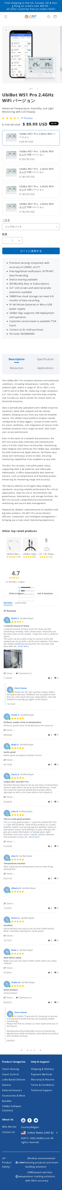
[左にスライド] (24, 89)
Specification (45, 359)
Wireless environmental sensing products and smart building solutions (41, 1162)
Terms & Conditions (42, 1085)
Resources (16, 368)
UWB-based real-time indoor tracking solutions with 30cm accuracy (40, 1176)
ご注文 (6, 220)
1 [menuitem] (27, 1050)
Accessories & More (13, 1095)
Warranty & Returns (42, 1079)
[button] (6, 16)
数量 (4, 234)
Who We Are (9, 1126)
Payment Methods (41, 1074)
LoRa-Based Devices (13, 1079)
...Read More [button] (22, 646)
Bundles (7, 1101)
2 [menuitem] (31, 1050)
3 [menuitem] (34, 1050)
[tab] (16, 593)
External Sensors (12, 1090)
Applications (45, 368)
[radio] (27, 587)
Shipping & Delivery (42, 1069)
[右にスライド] (37, 89)
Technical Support (41, 1090)
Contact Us (8, 1132)
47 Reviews (27, 118)
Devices (6, 1085)
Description (17, 359)
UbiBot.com (43, 1138)
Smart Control (10, 1074)
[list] (31, 659)
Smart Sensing (10, 1069)
